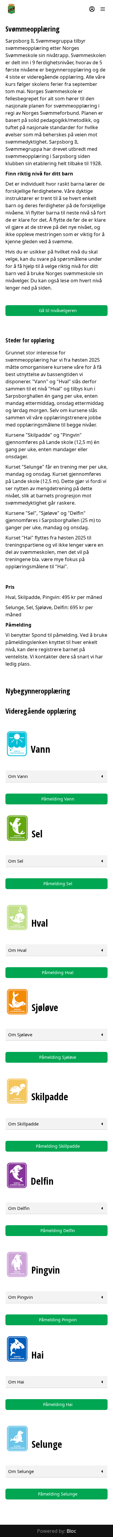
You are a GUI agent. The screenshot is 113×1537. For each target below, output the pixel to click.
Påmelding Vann (57, 799)
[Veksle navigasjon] (102, 9)
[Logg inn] (91, 9)
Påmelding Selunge (57, 1494)
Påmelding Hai (58, 1404)
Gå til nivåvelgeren (58, 310)
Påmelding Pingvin (58, 1320)
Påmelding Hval (58, 972)
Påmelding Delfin (57, 1230)
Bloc (71, 1531)
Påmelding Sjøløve (57, 1057)
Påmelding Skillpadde (58, 1146)
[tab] (56, 776)
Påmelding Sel (57, 883)
